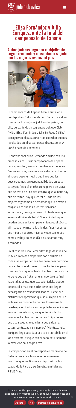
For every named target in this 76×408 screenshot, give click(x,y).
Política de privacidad (50, 402)
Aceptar (19, 402)
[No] (71, 397)
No (31, 402)
